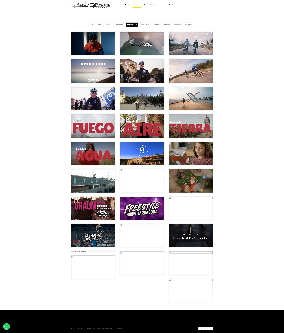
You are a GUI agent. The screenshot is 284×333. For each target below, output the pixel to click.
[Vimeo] (205, 328)
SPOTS (100, 25)
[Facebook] (199, 328)
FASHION (167, 25)
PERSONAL (188, 25)
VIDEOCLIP (119, 25)
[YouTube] (208, 328)
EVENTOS (109, 25)
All (93, 25)
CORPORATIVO (132, 25)
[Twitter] (202, 328)
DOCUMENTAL (145, 25)
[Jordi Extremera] (90, 5)
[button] (6, 326)
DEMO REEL (177, 25)
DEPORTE (157, 25)
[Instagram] (211, 328)
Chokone (119, 328)
